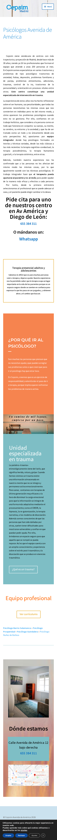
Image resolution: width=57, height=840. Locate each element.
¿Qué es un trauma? (23, 569)
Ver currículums (28, 614)
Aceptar (8, 835)
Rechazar (21, 835)
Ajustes (34, 835)
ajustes (24, 830)
